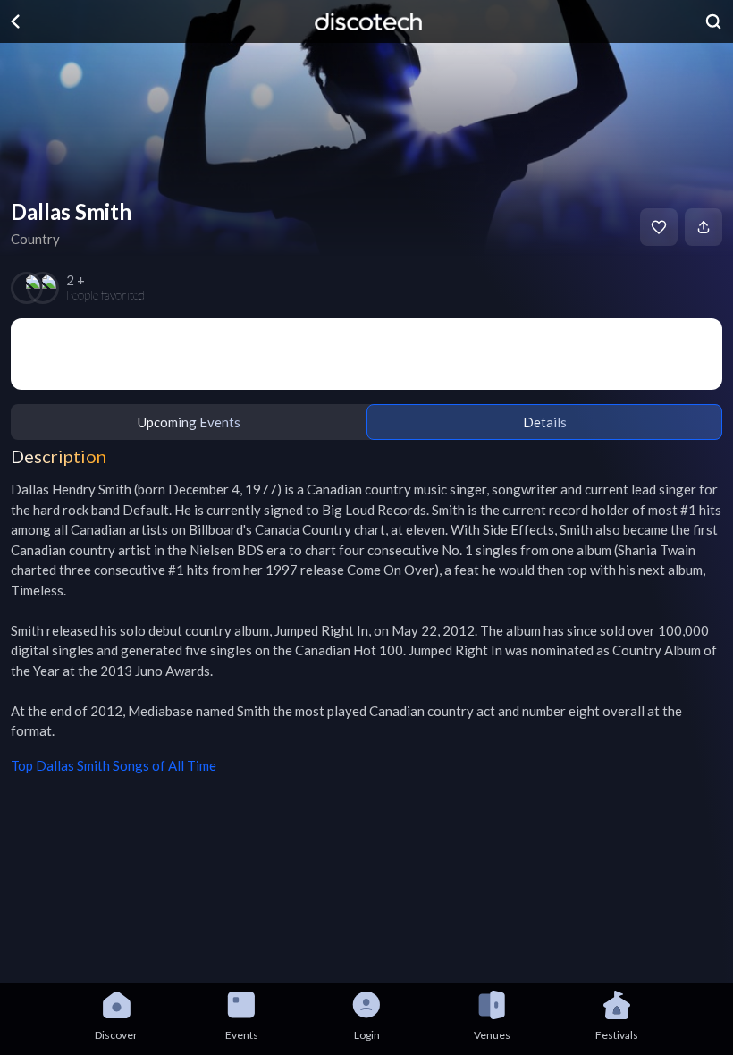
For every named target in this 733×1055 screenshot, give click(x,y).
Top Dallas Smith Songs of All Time (113, 765)
